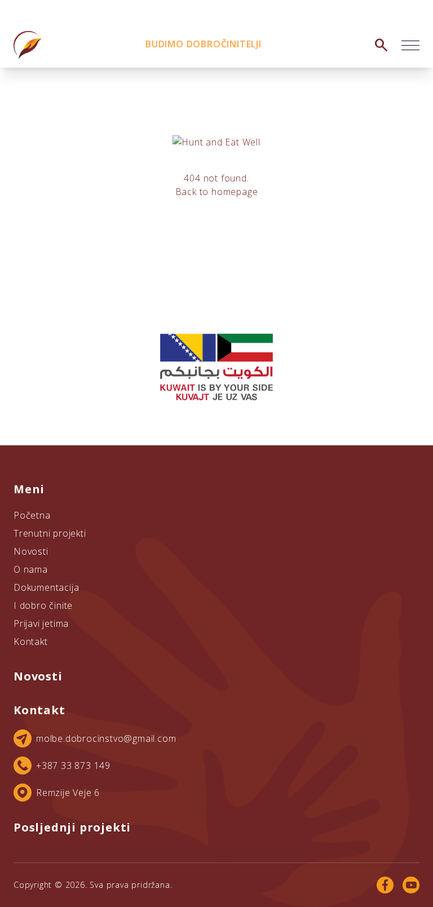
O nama (31, 569)
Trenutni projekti (50, 533)
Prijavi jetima (41, 623)
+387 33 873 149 (73, 765)
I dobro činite (43, 605)
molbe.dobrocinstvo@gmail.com (106, 738)
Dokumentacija (46, 587)
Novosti (31, 551)
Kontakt (31, 641)
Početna (32, 515)
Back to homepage (216, 191)
